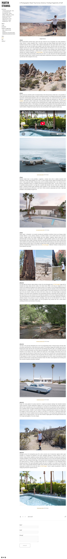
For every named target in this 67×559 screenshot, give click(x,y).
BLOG (3, 38)
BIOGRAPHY (4, 27)
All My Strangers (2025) (40, 174)
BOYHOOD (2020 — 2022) (6, 17)
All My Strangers (39, 52)
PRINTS (3, 23)
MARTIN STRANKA (6, 4)
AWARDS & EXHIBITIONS (6, 28)
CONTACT (3, 41)
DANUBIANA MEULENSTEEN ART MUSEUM (8, 34)
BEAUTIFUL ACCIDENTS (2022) (6, 16)
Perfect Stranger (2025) (40, 508)
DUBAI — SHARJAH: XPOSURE (6, 30)
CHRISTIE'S (3, 31)
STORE (3, 25)
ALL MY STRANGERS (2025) (6, 12)
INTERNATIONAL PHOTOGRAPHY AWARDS (8, 32)
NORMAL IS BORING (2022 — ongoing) (8, 14)
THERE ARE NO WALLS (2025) (6, 18)
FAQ (2, 39)
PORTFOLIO (4, 9)
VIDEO (3, 36)
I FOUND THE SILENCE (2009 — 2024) (8, 10)
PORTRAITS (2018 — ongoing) (6, 20)
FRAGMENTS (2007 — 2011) (6, 21)
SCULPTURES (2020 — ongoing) (7, 13)
